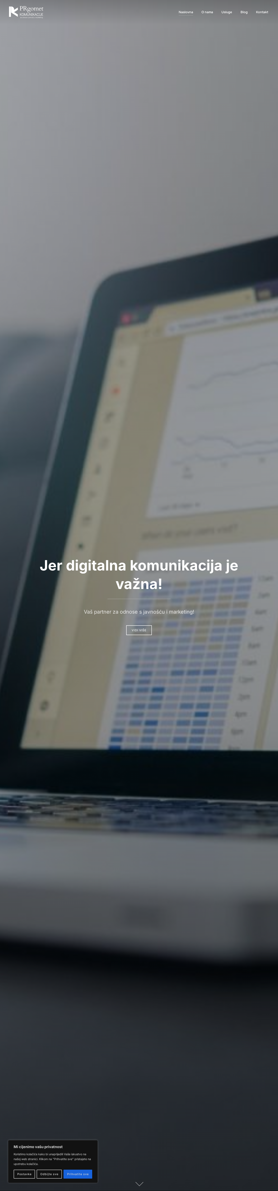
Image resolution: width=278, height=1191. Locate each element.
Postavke (24, 1174)
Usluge (226, 12)
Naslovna (186, 12)
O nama (207, 12)
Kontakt (262, 12)
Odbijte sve (49, 1174)
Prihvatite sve (78, 1174)
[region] (53, 1161)
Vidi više (139, 630)
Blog (244, 12)
